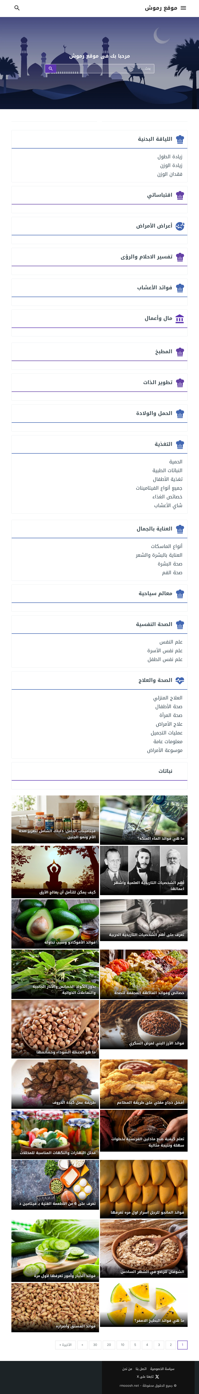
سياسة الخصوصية (162, 1369)
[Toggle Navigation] (183, 8)
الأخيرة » (65, 1345)
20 (109, 1345)
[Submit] (50, 68)
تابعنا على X (145, 1377)
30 (95, 1345)
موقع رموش (161, 8)
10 (122, 1345)
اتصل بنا (141, 1369)
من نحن (127, 1369)
